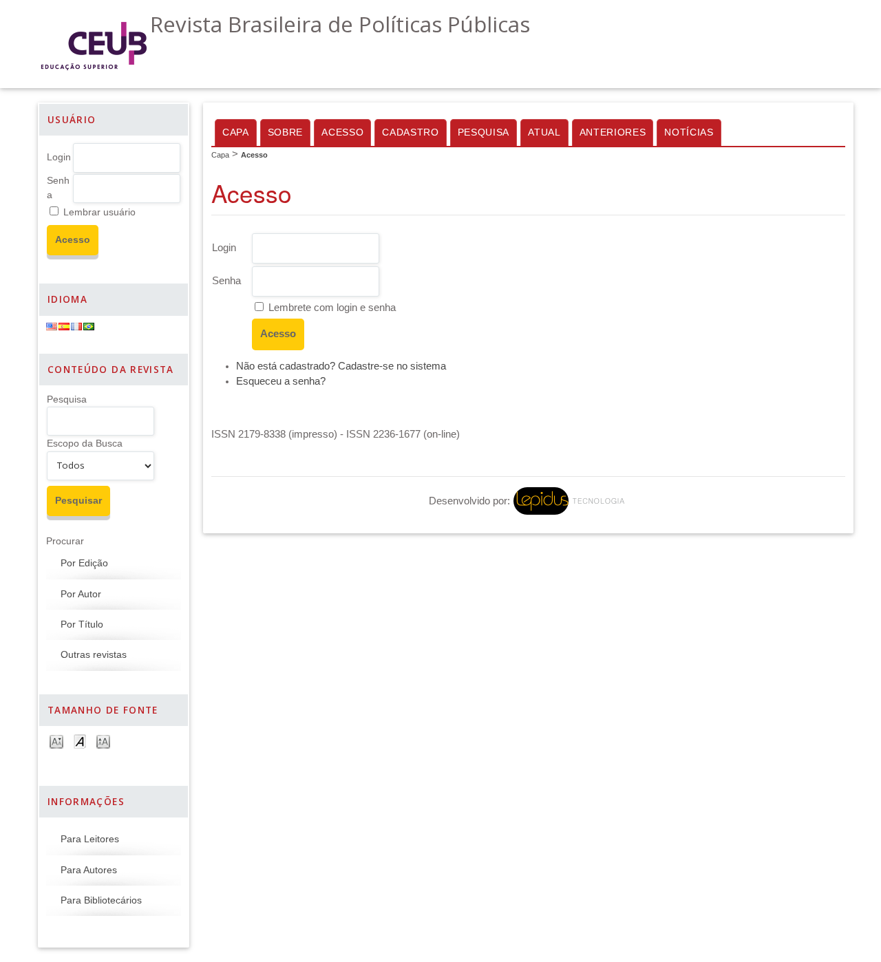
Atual (544, 132)
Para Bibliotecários (101, 900)
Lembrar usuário (99, 212)
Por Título (82, 624)
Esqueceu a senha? (281, 381)
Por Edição (84, 563)
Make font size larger (103, 741)
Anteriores (613, 132)
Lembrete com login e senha (332, 307)
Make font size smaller (56, 741)
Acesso (342, 132)
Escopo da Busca (85, 443)
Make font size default (80, 741)
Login (59, 157)
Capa (235, 132)
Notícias (688, 132)
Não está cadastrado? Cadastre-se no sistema (341, 366)
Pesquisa (67, 399)
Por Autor (81, 594)
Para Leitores (90, 839)
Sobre (285, 132)
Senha (226, 280)
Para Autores (89, 870)
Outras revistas (94, 655)
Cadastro (410, 132)
